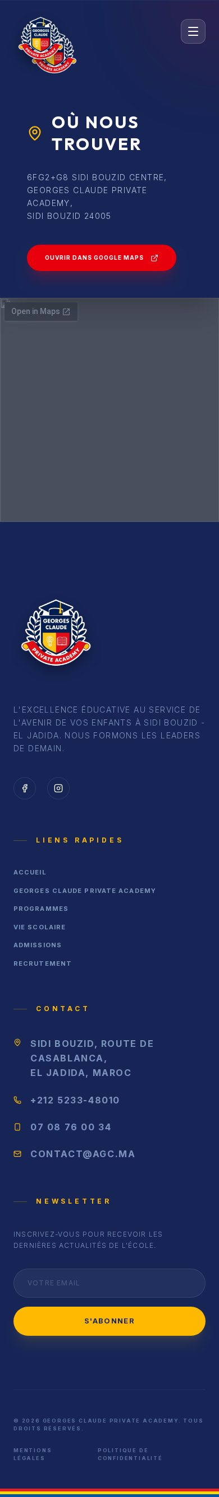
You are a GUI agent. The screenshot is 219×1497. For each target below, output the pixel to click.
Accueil (30, 872)
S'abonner (109, 1320)
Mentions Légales (32, 1454)
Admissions (37, 945)
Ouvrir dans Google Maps (94, 257)
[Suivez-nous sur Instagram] (58, 788)
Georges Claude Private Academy (84, 891)
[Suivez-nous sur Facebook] (24, 788)
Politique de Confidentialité (130, 1454)
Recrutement (42, 963)
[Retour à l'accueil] (55, 636)
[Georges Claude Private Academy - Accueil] (40, 31)
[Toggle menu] (193, 31)
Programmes (41, 909)
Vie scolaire (39, 927)
